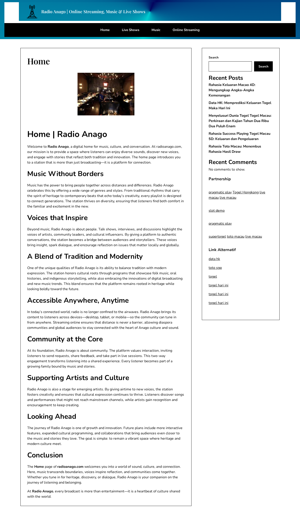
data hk (214, 259)
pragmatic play (220, 192)
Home (105, 30)
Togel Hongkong (246, 192)
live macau (228, 197)
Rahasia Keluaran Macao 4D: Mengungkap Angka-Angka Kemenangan (232, 90)
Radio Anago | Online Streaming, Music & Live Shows (93, 11)
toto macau (235, 236)
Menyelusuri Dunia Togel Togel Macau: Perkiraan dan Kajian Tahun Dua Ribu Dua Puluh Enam (240, 121)
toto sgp (215, 267)
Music (156, 30)
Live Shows (130, 30)
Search (214, 57)
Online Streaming (186, 30)
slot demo (217, 210)
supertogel (217, 236)
